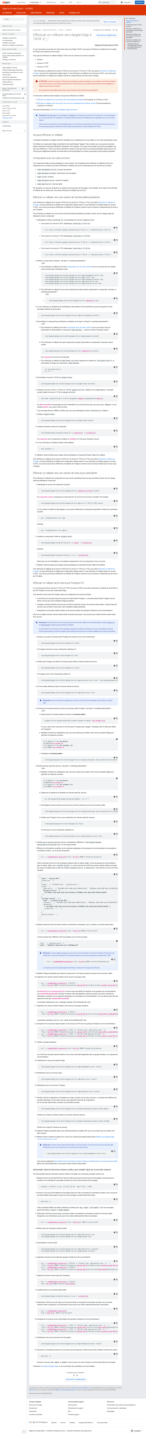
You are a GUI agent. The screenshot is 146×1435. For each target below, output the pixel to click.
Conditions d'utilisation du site (55, 1431)
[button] (12, 131)
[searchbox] (13, 19)
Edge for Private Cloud (12, 8)
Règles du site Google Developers (65, 1390)
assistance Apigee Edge (49, 1366)
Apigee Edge (21, 2)
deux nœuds (45, 625)
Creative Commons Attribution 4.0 (81, 1388)
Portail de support (73, 1414)
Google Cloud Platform (86, 1422)
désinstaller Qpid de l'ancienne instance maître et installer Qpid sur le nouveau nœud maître (86, 1161)
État (69, 1411)
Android (53, 1422)
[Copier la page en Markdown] (44, 39)
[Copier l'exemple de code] (117, 227)
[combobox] (108, 2)
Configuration (35, 13)
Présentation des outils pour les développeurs (121, 1405)
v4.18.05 (29, 8)
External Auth (74, 13)
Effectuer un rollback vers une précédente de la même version (66, 103)
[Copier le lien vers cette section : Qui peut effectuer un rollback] (65, 135)
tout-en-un (53, 115)
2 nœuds (71, 115)
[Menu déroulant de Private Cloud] (41, 2)
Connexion (140, 2)
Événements (33, 1408)
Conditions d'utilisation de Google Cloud (79, 1431)
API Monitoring (51, 2)
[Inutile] (116, 29)
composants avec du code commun (79, 267)
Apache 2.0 (32, 1390)
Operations (50, 13)
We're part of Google (35, 1405)
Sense (62, 2)
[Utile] (113, 29)
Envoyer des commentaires (107, 35)
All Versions (7, 13)
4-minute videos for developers (117, 1408)
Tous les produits (102, 1422)
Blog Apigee (111, 1411)
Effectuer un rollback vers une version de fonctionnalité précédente (60, 100)
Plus (78, 2)
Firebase (72, 1422)
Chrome (62, 1422)
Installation (21, 13)
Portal (61, 13)
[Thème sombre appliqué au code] (114, 227)
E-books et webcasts (35, 1414)
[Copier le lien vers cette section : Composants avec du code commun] (72, 158)
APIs (70, 2)
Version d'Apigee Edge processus (65, 110)
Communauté (72, 1405)
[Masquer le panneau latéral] (24, 1431)
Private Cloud (34, 2)
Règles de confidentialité (36, 1431)
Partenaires (32, 1411)
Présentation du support (75, 1408)
